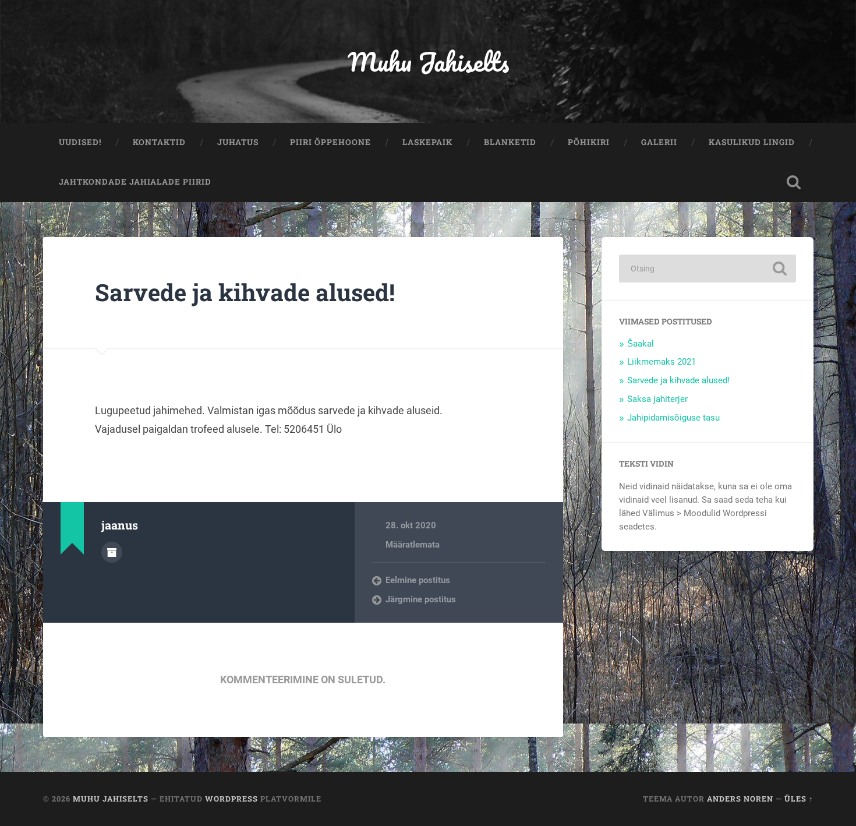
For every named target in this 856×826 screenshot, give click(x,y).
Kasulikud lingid (752, 142)
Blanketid (510, 142)
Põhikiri (589, 142)
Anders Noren (740, 798)
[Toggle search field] (793, 182)
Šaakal (640, 343)
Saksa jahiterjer (657, 399)
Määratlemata (412, 544)
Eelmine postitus (417, 580)
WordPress (231, 798)
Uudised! (80, 142)
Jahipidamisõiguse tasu (673, 417)
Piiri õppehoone (330, 142)
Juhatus (238, 142)
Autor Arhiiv (111, 552)
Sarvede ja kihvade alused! (245, 292)
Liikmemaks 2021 (661, 361)
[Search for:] (707, 269)
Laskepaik (427, 142)
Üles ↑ (798, 798)
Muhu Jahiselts (428, 61)
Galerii (659, 142)
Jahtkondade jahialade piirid (135, 182)
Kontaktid (159, 142)
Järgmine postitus (420, 599)
